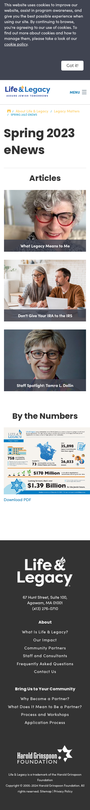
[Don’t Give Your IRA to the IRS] (45, 290)
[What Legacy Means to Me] (45, 221)
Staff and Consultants (45, 655)
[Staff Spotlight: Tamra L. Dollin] (45, 360)
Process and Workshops (45, 714)
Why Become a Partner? (45, 698)
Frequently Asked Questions (45, 663)
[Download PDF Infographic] (47, 460)
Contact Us (45, 671)
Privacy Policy (63, 791)
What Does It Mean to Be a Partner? (45, 706)
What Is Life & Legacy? (45, 631)
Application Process (45, 722)
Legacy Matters (67, 111)
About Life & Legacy (32, 111)
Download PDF (17, 499)
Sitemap (46, 791)
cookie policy (16, 44)
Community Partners (45, 647)
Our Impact (45, 639)
